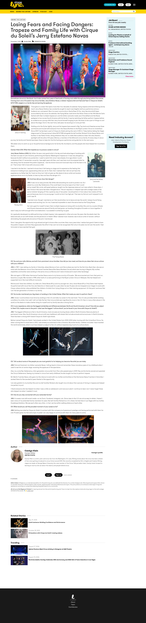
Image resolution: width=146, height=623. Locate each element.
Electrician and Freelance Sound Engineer (120, 61)
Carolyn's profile (97, 453)
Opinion (35, 11)
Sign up (58, 475)
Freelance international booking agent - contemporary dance (120, 44)
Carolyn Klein (27, 41)
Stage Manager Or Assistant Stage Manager (120, 70)
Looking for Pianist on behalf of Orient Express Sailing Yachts (119, 36)
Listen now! (30, 490)
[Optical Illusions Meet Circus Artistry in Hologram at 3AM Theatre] (19, 550)
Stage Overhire (113, 52)
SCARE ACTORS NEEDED (117, 27)
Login (120, 4)
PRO (110, 4)
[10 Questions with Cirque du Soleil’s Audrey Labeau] (19, 533)
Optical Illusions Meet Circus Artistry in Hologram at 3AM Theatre (50, 549)
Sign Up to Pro (121, 146)
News (12, 11)
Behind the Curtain (23, 11)
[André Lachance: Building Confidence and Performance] (19, 523)
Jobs (50, 11)
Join (128, 4)
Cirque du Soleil (40, 41)
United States (30, 455)
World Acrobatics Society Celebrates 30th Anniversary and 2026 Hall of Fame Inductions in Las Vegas (61, 560)
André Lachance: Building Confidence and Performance (46, 522)
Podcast (43, 11)
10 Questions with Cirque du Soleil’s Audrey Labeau (45, 533)
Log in (48, 475)
